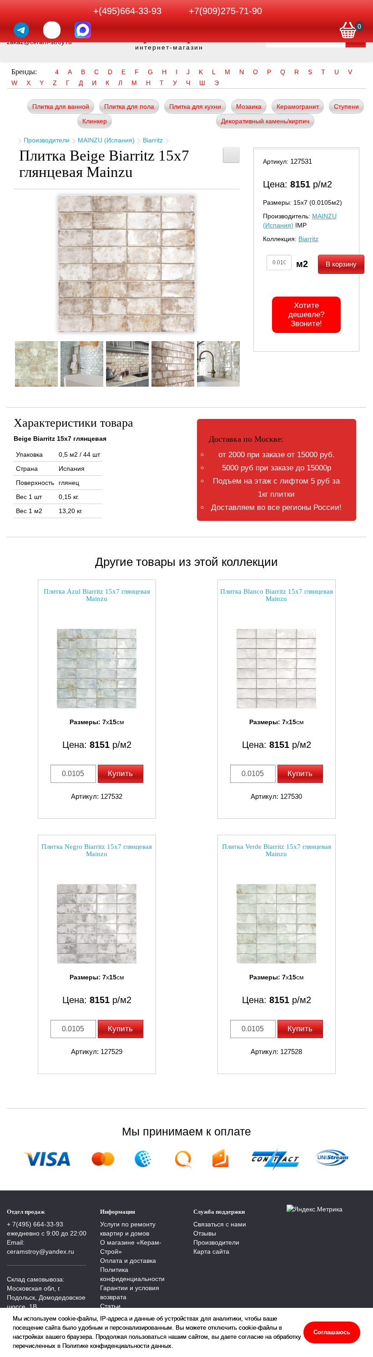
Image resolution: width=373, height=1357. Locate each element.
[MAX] (83, 30)
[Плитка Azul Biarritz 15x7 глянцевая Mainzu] (97, 668)
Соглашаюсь (331, 1332)
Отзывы (204, 1233)
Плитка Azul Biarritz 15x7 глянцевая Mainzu (97, 595)
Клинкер (94, 121)
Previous (6, 361)
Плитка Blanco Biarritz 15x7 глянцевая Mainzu (276, 595)
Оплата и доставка (128, 1260)
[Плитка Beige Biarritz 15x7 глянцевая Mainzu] (126, 264)
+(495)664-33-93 (127, 10)
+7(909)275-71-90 (225, 10)
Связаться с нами (219, 1224)
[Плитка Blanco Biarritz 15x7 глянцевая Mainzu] (276, 668)
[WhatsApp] (51, 30)
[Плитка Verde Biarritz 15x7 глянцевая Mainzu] (276, 924)
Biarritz (153, 140)
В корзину (341, 264)
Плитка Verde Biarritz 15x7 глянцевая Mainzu (276, 850)
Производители (47, 140)
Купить (120, 773)
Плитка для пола (129, 106)
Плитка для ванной (60, 106)
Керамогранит (298, 106)
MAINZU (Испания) (106, 140)
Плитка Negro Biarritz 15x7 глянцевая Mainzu (96, 850)
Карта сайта (211, 1251)
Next (246, 361)
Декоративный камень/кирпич (265, 121)
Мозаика (249, 106)
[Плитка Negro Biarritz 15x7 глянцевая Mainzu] (97, 924)
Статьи (110, 1306)
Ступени (346, 106)
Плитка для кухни (195, 106)
